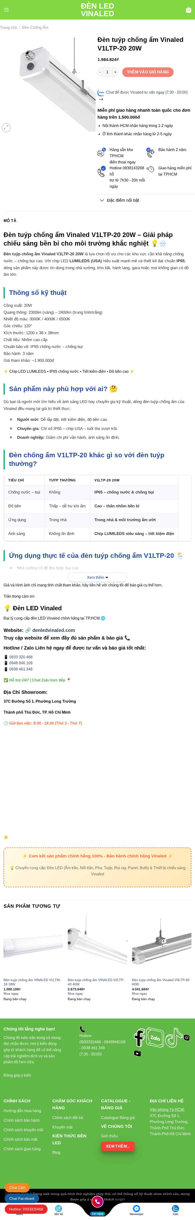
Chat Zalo (17, 1187)
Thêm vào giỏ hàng (148, 72)
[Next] (191, 962)
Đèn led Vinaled (97, 9)
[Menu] (6, 9)
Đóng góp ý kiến (17, 1075)
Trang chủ (8, 27)
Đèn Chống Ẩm (35, 27)
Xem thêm (95, 577)
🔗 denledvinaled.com (50, 630)
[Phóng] (6, 127)
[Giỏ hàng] (188, 10)
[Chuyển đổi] (102, 201)
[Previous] (3, 962)
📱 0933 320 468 (18, 657)
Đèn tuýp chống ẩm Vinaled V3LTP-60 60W (161, 982)
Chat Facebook (21, 1198)
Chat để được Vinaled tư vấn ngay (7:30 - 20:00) (147, 92)
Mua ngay (11, 993)
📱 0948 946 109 (18, 663)
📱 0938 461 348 (18, 669)
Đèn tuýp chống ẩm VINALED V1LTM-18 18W (32, 982)
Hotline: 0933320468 (26, 1209)
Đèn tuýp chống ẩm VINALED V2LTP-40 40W (96, 982)
